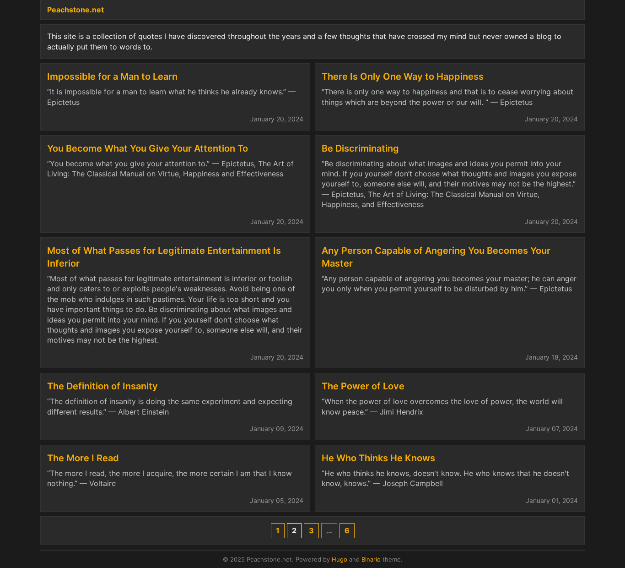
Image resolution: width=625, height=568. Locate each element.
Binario (371, 559)
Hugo (339, 559)
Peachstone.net (75, 9)
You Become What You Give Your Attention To (147, 148)
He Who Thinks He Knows (378, 458)
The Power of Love (363, 386)
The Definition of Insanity (102, 386)
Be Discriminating (360, 148)
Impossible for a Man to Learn (112, 76)
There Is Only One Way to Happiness (403, 76)
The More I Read (83, 458)
